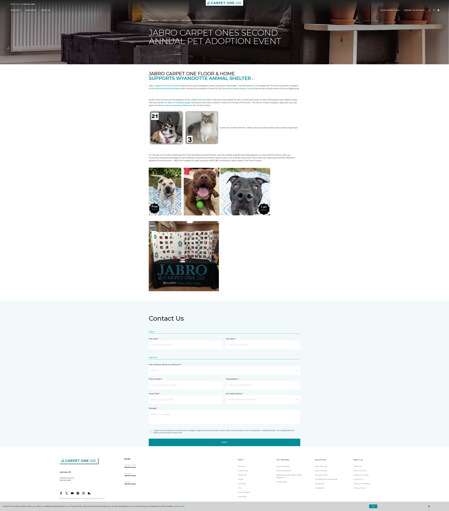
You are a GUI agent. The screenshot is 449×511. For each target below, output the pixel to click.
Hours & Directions (389, 10)
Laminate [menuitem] (242, 484)
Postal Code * (154, 393)
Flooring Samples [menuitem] (283, 471)
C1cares (174, 20)
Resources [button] (30, 10)
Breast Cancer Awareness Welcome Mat (177, 105)
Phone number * (155, 379)
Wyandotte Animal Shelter (167, 88)
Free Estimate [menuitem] (244, 492)
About (164, 20)
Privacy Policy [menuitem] (359, 488)
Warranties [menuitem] (319, 484)
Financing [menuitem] (242, 497)
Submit (224, 442)
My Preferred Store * (234, 393)
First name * (154, 339)
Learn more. (179, 506)
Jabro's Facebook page (179, 102)
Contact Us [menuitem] (358, 479)
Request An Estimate (414, 10)
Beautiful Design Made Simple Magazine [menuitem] (289, 476)
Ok (373, 506)
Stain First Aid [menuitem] (321, 471)
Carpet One (154, 20)
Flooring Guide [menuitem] (321, 475)
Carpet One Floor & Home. (77, 498)
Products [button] (15, 10)
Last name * (231, 339)
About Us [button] (45, 10)
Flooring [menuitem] (241, 466)
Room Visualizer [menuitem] (283, 466)
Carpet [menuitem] (241, 479)
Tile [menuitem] (239, 488)
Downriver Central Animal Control (238, 88)
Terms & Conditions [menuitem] (362, 484)
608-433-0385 (29, 4)
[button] (429, 10)
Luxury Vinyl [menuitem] (243, 471)
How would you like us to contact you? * (165, 364)
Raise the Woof (205, 100)
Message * (153, 408)
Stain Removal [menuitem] (321, 466)
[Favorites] (434, 10)
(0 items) (438, 10)
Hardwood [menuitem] (242, 475)
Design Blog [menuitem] (281, 482)
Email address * (232, 379)
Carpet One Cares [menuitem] (361, 475)
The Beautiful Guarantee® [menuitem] (326, 479)
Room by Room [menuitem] (360, 471)
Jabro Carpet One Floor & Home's (165, 86)
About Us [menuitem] (357, 466)
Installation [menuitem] (320, 488)
